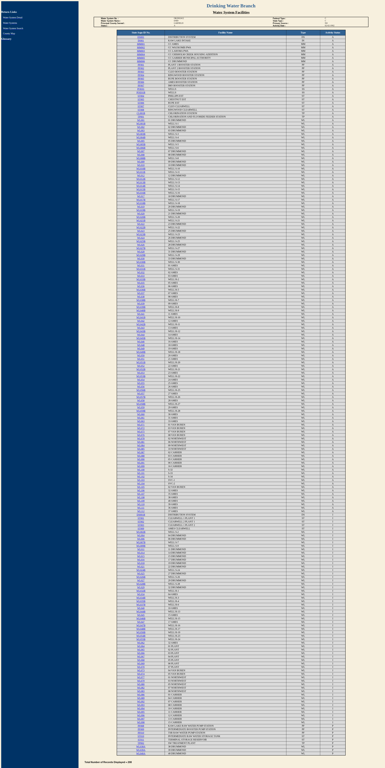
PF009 (141, 729)
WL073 (141, 670)
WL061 (141, 418)
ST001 (141, 518)
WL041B (140, 317)
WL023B (140, 234)
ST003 (141, 525)
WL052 (141, 366)
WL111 (140, 507)
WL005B (140, 144)
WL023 (141, 231)
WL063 (141, 421)
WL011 (141, 549)
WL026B (140, 577)
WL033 (141, 276)
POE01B (141, 92)
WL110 (141, 504)
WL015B (140, 189)
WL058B (140, 404)
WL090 (141, 459)
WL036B (140, 289)
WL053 (141, 373)
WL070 (141, 667)
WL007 (141, 151)
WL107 (141, 494)
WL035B (140, 601)
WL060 (141, 414)
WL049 (141, 348)
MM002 (141, 47)
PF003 (141, 71)
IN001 (141, 40)
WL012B (140, 179)
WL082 (141, 687)
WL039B (140, 307)
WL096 (141, 715)
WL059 (141, 407)
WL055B (140, 639)
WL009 (141, 161)
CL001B (141, 113)
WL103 (141, 480)
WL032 (141, 272)
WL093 (141, 705)
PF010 (141, 732)
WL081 (141, 442)
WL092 (141, 701)
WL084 (141, 445)
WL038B (140, 300)
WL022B (140, 227)
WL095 (141, 712)
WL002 (141, 127)
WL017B (140, 199)
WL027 (141, 580)
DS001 (140, 37)
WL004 (141, 535)
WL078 (141, 438)
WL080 (141, 684)
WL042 (141, 321)
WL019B (140, 210)
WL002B (140, 532)
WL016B (140, 193)
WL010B (140, 168)
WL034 (141, 594)
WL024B (140, 570)
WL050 (141, 355)
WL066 (141, 653)
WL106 (141, 490)
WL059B (140, 411)
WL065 (141, 649)
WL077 (141, 677)
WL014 (141, 552)
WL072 (141, 428)
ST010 (141, 736)
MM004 (141, 54)
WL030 (141, 258)
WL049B (140, 352)
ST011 (141, 739)
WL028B (140, 584)
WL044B (140, 611)
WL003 (141, 130)
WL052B (140, 369)
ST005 (141, 99)
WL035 (141, 283)
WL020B (140, 217)
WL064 (141, 646)
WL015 (141, 556)
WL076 (141, 435)
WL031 (141, 265)
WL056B (140, 390)
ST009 (141, 528)
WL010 (141, 165)
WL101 (141, 473)
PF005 (141, 78)
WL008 (141, 154)
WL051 (141, 359)
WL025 (141, 573)
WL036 (141, 286)
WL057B (140, 397)
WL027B (140, 248)
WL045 (141, 615)
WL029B (140, 255)
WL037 (141, 293)
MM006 (141, 61)
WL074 (141, 674)
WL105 (141, 487)
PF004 (141, 75)
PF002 (141, 68)
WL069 (141, 663)
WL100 (141, 469)
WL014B (140, 186)
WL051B (140, 362)
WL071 (141, 424)
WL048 (141, 345)
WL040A (140, 753)
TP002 (141, 743)
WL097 (141, 719)
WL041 (141, 314)
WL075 (141, 431)
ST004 (141, 96)
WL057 (141, 393)
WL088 (141, 456)
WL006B (140, 148)
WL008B (140, 158)
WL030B (140, 262)
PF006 (141, 82)
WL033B (140, 279)
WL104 (141, 483)
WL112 (141, 511)
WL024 (141, 238)
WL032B (140, 591)
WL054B (140, 636)
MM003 (141, 51)
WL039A (140, 750)
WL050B (140, 632)
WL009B (140, 546)
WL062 (141, 642)
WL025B (140, 241)
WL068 (141, 660)
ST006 (141, 103)
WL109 (141, 501)
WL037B (140, 604)
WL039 (141, 303)
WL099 (141, 466)
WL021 (141, 566)
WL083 (141, 691)
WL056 (141, 386)
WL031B (140, 269)
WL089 (141, 698)
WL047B (140, 625)
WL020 (141, 213)
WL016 (141, 559)
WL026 (141, 244)
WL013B (140, 182)
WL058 (141, 400)
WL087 (141, 452)
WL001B (140, 123)
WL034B (140, 597)
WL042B (140, 324)
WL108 (141, 497)
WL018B (140, 203)
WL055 (141, 383)
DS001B (141, 514)
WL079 (141, 681)
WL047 (141, 622)
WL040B (140, 310)
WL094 (141, 708)
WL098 (141, 722)
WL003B (140, 134)
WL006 (141, 539)
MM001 (141, 44)
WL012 (141, 175)
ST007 (141, 106)
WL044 (141, 334)
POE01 (140, 89)
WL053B (140, 376)
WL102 (141, 476)
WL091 (141, 462)
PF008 (141, 726)
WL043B (140, 331)
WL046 (141, 341)
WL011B (140, 172)
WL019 (141, 206)
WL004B (140, 137)
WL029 (141, 587)
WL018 (141, 563)
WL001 (141, 120)
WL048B (140, 629)
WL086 (141, 694)
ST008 (141, 109)
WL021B (140, 220)
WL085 (141, 449)
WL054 (141, 379)
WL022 (141, 224)
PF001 (141, 64)
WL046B (140, 618)
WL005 (141, 141)
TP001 (141, 116)
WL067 (141, 656)
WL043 (141, 328)
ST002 (141, 521)
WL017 (141, 196)
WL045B (140, 338)
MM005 (141, 58)
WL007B (140, 542)
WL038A (140, 746)
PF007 (141, 85)
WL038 (141, 296)
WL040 (141, 608)
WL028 (141, 251)
